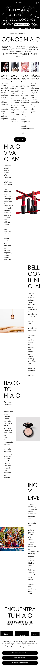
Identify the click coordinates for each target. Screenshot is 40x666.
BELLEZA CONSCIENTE (19, 48)
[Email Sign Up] (38, 3)
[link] (20, 115)
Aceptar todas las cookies (20, 652)
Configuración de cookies (20, 662)
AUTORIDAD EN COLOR (22, 24)
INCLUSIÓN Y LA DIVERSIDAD (18, 34)
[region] (20, 651)
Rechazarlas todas (19, 657)
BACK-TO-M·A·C (20, 86)
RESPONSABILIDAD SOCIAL (14, 53)
